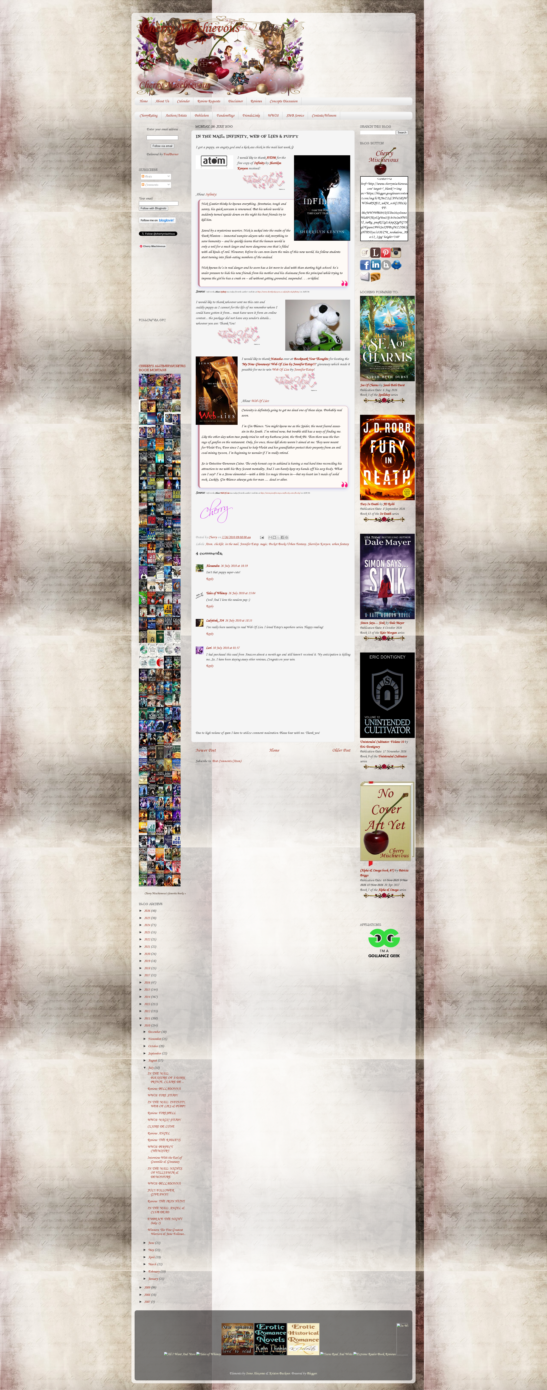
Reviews (256, 101)
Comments (151, 185)
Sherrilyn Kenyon (319, 544)
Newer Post (206, 750)
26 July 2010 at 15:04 (241, 593)
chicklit (218, 544)
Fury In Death (369, 504)
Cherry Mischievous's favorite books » (165, 893)
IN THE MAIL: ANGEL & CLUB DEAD (165, 1210)
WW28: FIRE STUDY (162, 1095)
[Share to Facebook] (282, 537)
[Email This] (270, 537)
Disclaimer (235, 101)
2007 (147, 1302)
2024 (147, 925)
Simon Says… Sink (372, 623)
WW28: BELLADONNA (164, 1184)
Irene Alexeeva (255, 1373)
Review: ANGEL (158, 1133)
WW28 (273, 116)
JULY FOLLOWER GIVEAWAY (160, 1192)
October (153, 1046)
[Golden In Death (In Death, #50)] (144, 832)
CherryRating (148, 116)
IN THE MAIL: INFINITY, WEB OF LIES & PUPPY (166, 1104)
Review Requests (208, 101)
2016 (147, 983)
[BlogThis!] (274, 537)
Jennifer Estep (303, 370)
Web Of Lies (280, 370)
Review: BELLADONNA (164, 1089)
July (151, 1068)
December (154, 1032)
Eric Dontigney (370, 747)
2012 (147, 1011)
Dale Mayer (396, 623)
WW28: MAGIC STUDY (164, 1120)
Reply (209, 579)
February (154, 1272)
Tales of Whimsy (216, 593)
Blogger (312, 1373)
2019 (147, 961)
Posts (147, 177)
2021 (147, 947)
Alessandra (212, 566)
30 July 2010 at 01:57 (226, 648)
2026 (147, 911)
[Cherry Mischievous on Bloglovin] (157, 222)
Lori (208, 648)
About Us (162, 101)
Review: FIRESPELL (161, 1113)
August (153, 1061)
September (155, 1054)
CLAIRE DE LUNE (160, 1127)
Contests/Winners (324, 116)
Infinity (210, 194)
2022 (147, 939)
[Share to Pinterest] (286, 537)
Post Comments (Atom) (226, 761)
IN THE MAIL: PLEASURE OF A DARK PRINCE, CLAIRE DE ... (166, 1078)
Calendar (183, 101)
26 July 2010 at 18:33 (238, 621)
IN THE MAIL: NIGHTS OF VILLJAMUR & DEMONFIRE (164, 1173)
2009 (147, 1288)
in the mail (231, 544)
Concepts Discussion (283, 101)
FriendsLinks (251, 116)
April (151, 1257)
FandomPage (225, 116)
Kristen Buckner (279, 1373)
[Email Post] (261, 537)
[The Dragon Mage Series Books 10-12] (169, 423)
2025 (147, 918)
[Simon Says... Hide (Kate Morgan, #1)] (152, 614)
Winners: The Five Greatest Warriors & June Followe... (166, 1232)
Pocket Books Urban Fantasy (287, 544)
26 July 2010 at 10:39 (234, 566)
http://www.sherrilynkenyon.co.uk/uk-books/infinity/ (278, 292)
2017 (147, 975)
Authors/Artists (176, 116)
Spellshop (384, 395)
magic (263, 544)
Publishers (201, 116)
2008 (147, 1295)
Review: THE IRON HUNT (166, 1201)
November (155, 1039)
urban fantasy (340, 544)
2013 (147, 1004)
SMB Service (295, 116)
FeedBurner (170, 154)
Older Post (341, 750)
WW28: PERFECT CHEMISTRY (160, 1149)
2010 (147, 1026)
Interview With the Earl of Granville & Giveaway (164, 1160)
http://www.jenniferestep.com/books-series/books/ (280, 493)
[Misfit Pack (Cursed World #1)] (152, 819)
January (153, 1279)
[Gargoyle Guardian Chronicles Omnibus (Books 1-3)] (169, 860)
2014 (147, 997)
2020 (147, 954)
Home (143, 101)
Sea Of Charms (369, 385)
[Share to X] (278, 537)
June (151, 1243)
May (151, 1250)
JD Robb (388, 504)
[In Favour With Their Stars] (152, 576)
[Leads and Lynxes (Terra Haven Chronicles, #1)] (177, 742)
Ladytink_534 (215, 621)
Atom (208, 544)
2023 (147, 932)
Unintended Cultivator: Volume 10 (382, 742)
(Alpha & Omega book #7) (377, 870)
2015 (147, 990)
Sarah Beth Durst (393, 385)
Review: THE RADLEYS (163, 1140)
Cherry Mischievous (190, 28)
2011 (147, 1019)
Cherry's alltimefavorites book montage (162, 368)
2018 (147, 968)
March (152, 1264)
